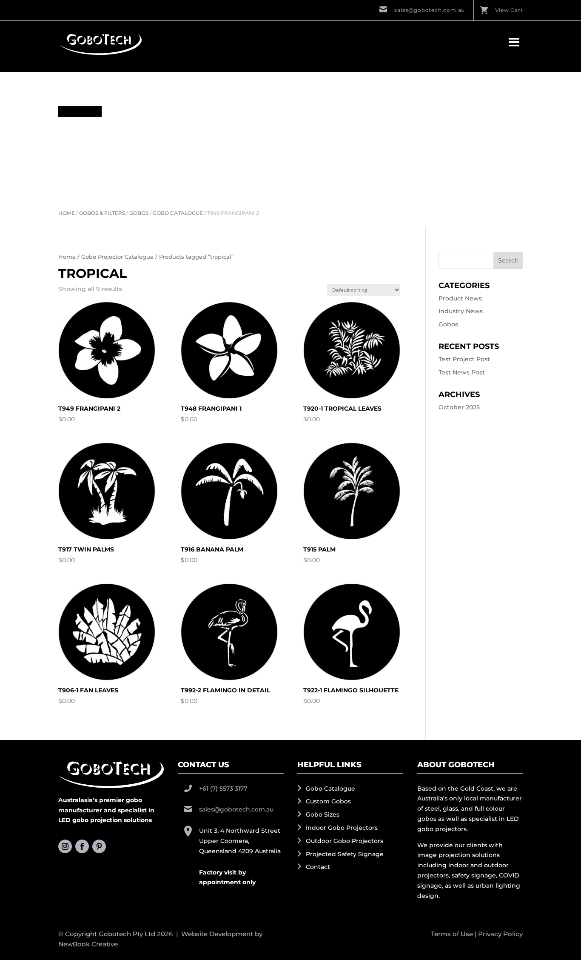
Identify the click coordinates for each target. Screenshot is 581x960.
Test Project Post (464, 359)
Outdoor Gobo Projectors (344, 841)
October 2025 (459, 407)
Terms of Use (452, 934)
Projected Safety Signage (345, 854)
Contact (318, 867)
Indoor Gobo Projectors (342, 827)
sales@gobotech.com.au (429, 10)
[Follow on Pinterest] (99, 846)
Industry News (461, 311)
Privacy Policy (500, 934)
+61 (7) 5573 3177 (223, 788)
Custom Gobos (328, 801)
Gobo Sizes (322, 814)
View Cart (509, 10)
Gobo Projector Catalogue (117, 257)
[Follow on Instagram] (65, 846)
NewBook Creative (88, 944)
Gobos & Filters (102, 213)
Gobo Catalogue (178, 213)
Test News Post (462, 372)
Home (66, 213)
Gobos (138, 213)
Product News (460, 298)
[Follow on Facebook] (82, 846)
